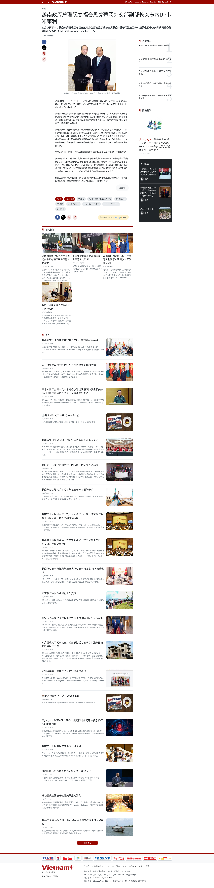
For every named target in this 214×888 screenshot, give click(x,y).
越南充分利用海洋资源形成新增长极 (61, 746)
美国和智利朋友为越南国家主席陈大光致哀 (86, 258)
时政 (44, 8)
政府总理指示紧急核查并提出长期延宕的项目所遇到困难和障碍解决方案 (72, 644)
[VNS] (103, 858)
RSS (105, 866)
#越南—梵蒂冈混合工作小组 (100, 199)
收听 (146, 179)
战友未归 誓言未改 (147, 209)
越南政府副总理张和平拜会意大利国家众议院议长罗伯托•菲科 (117, 259)
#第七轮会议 (120, 199)
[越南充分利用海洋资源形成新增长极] (119, 753)
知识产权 (87, 866)
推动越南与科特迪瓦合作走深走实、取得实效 (66, 771)
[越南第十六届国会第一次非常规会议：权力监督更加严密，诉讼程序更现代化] (119, 547)
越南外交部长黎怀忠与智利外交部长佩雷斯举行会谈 (70, 340)
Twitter (44, 47)
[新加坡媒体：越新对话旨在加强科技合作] (119, 678)
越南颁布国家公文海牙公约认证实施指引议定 (155, 84)
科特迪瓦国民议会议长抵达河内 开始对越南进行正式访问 (73, 618)
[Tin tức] (67, 858)
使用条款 (97, 866)
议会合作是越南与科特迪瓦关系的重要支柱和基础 (69, 364)
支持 (112, 866)
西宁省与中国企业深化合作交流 (59, 593)
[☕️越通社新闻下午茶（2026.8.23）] (119, 422)
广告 (141, 866)
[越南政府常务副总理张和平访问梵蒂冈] (57, 292)
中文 (159, 2)
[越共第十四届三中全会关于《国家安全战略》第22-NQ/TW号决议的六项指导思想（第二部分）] (155, 125)
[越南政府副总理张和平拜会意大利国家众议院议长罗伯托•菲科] (118, 243)
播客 (146, 164)
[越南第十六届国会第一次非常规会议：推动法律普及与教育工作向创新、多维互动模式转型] (119, 521)
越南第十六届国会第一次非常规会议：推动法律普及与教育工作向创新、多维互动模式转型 (72, 516)
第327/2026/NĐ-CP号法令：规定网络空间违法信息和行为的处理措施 (72, 722)
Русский (165, 2)
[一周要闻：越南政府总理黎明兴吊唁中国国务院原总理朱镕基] (165, 173)
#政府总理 (70, 199)
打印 (44, 53)
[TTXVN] (48, 858)
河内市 (61, 209)
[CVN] (118, 858)
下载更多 (87, 843)
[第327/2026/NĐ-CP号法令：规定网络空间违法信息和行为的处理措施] (119, 727)
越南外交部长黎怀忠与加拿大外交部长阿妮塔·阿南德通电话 (73, 570)
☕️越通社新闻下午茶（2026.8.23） (61, 415)
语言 (118, 866)
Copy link (44, 59)
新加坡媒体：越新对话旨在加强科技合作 (64, 671)
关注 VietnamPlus (107, 217)
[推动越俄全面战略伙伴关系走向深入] (119, 803)
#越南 (59, 199)
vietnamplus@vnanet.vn (102, 878)
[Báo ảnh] (150, 858)
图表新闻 (146, 110)
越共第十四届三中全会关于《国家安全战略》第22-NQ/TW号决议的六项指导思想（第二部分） (155, 145)
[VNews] (58, 858)
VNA (125, 866)
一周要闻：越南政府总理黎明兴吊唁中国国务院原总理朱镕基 (148, 172)
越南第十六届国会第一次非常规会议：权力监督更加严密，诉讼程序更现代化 (71, 542)
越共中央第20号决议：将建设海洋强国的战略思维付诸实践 (73, 822)
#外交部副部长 (73, 204)
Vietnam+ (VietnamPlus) (59, 2)
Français (145, 2)
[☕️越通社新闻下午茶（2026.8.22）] (119, 703)
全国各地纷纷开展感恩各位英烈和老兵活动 (155, 60)
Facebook (44, 42)
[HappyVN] (165, 858)
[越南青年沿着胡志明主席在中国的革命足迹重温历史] (119, 447)
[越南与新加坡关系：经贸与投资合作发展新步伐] (119, 497)
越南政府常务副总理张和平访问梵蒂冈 (56, 307)
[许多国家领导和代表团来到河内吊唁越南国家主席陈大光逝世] (57, 243)
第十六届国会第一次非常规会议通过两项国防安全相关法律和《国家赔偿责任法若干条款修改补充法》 (72, 391)
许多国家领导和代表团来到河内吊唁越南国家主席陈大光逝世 (56, 259)
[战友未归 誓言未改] (165, 213)
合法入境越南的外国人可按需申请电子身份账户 (155, 72)
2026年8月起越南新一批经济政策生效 (154, 45)
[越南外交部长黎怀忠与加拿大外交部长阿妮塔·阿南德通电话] (119, 576)
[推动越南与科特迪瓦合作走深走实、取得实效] (119, 778)
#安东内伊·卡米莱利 (91, 204)
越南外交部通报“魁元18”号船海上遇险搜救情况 (155, 97)
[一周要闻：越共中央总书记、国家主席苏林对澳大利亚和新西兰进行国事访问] (165, 192)
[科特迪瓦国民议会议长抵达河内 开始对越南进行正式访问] (119, 625)
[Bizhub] (87, 858)
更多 (47, 335)
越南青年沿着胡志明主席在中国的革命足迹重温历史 (70, 440)
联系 (147, 866)
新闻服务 (132, 866)
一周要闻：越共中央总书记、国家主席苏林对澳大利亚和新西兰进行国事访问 (148, 192)
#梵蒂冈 (60, 204)
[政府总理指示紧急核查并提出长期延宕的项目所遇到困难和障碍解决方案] (119, 650)
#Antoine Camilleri (111, 204)
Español (153, 2)
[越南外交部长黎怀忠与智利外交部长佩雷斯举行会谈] (119, 347)
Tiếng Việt (129, 2)
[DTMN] (134, 858)
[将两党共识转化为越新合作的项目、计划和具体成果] (119, 472)
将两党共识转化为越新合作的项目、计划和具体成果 (70, 464)
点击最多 (146, 40)
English (138, 2)
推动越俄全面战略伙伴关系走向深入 (61, 795)
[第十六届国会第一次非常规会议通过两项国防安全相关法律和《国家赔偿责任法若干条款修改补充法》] (119, 396)
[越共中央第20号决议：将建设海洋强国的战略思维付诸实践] (119, 827)
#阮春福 (81, 199)
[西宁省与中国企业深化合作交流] (119, 600)
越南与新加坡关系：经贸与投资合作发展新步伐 (67, 489)
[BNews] (78, 858)
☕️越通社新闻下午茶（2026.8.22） (61, 695)
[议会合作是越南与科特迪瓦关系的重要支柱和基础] (119, 372)
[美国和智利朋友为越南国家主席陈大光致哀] (87, 243)
